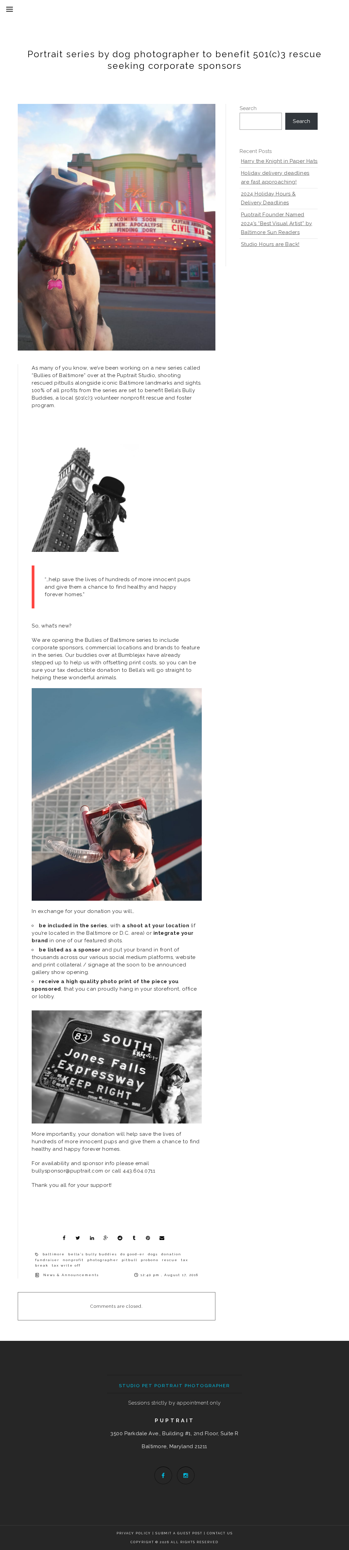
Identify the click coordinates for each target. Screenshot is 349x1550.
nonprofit (73, 1260)
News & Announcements (71, 1275)
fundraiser (47, 1260)
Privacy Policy (134, 1533)
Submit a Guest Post (179, 1533)
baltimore (54, 1254)
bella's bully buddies (92, 1254)
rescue (170, 1260)
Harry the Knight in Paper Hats (279, 161)
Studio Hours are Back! (270, 244)
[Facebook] (163, 1475)
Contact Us (220, 1533)
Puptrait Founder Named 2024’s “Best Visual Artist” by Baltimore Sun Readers (276, 223)
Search (248, 108)
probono (149, 1260)
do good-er (132, 1254)
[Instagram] (185, 1475)
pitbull (129, 1260)
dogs (153, 1254)
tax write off (66, 1265)
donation (171, 1254)
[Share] (64, 1238)
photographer (102, 1260)
